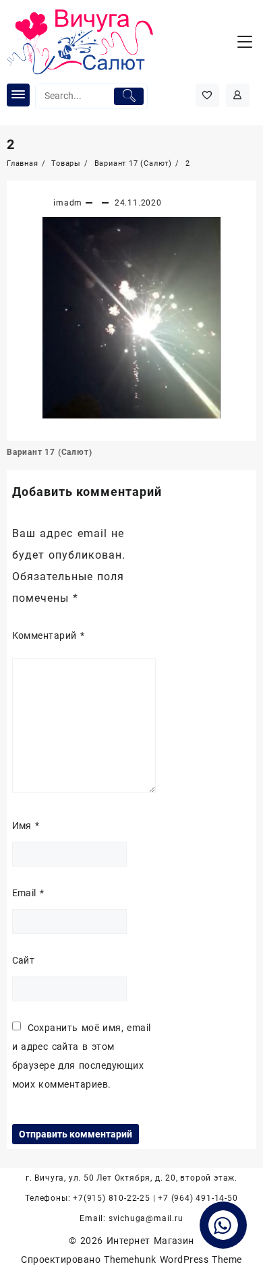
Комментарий (48, 635)
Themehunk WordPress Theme (172, 1259)
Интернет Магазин (150, 1240)
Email (28, 892)
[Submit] (128, 96)
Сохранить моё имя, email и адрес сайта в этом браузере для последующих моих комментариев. (81, 1056)
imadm (67, 203)
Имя (26, 825)
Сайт (23, 960)
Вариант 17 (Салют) (49, 452)
